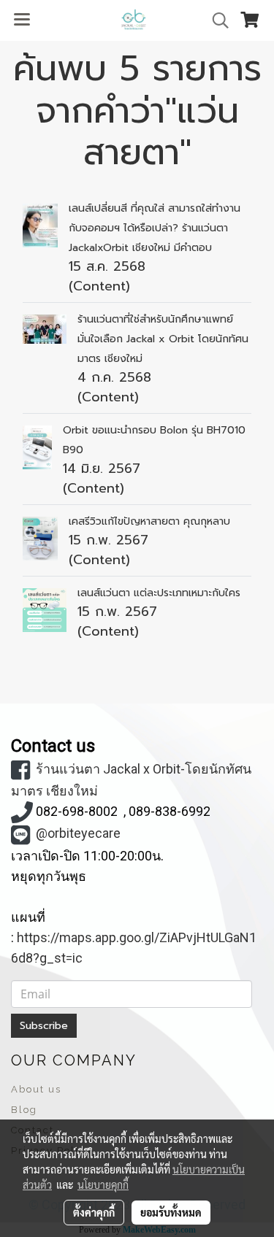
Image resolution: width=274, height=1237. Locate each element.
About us (36, 1089)
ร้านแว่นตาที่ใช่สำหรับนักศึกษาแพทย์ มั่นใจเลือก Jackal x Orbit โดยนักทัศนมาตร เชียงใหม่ (162, 339)
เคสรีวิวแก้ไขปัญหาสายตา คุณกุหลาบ (149, 521)
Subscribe (44, 1025)
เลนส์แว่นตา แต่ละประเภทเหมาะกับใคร (158, 593)
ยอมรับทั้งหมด (171, 1212)
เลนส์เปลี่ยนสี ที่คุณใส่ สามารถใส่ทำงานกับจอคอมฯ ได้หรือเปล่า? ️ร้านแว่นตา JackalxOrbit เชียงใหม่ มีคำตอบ (154, 228)
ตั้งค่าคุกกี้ (94, 1212)
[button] (215, 20)
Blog (24, 1109)
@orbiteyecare (78, 833)
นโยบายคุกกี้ (103, 1184)
